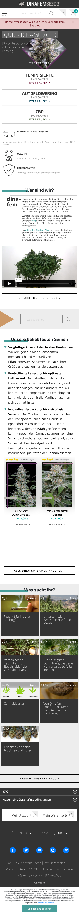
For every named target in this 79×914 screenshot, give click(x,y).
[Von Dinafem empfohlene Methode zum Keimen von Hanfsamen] (59, 691)
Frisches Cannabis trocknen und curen (18, 748)
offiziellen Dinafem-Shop (37, 230)
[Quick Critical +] (21, 484)
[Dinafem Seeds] (39, 3)
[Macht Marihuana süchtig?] (20, 604)
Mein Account (62, 13)
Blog (33, 220)
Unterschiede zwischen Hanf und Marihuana (57, 619)
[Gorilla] (57, 484)
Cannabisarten (14, 703)
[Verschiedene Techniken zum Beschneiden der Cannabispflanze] (20, 648)
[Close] (72, 22)
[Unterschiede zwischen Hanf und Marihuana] (59, 604)
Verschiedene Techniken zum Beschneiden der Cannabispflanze (16, 664)
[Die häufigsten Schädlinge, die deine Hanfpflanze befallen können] (59, 648)
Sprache (17, 832)
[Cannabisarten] (20, 691)
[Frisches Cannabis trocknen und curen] (20, 735)
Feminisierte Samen (57, 511)
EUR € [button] (61, 833)
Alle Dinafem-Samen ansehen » (39, 570)
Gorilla (57, 514)
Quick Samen (21, 511)
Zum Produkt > (22, 524)
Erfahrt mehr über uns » (39, 297)
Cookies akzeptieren (40, 908)
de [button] (27, 833)
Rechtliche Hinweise (46, 902)
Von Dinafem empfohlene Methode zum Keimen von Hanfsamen (58, 708)
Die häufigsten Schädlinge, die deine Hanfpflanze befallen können (58, 664)
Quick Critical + (22, 514)
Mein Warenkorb (72, 13)
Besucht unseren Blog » (39, 778)
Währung (48, 832)
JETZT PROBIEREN (39, 63)
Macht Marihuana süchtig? (17, 618)
